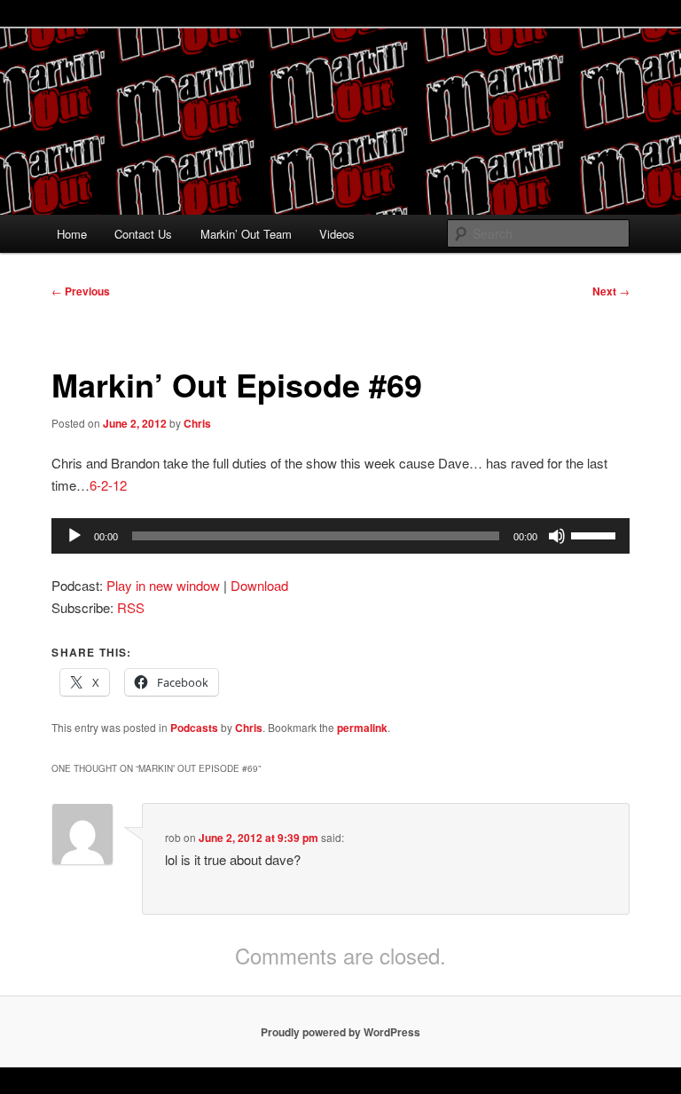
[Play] (74, 536)
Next (611, 291)
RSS (131, 607)
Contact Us (143, 233)
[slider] (596, 534)
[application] (340, 536)
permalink (362, 728)
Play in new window (163, 585)
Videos (337, 233)
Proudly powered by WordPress (340, 1032)
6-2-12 (108, 485)
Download (259, 585)
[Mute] (557, 536)
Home (72, 233)
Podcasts (194, 728)
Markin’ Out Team (246, 233)
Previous (80, 291)
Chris (197, 423)
